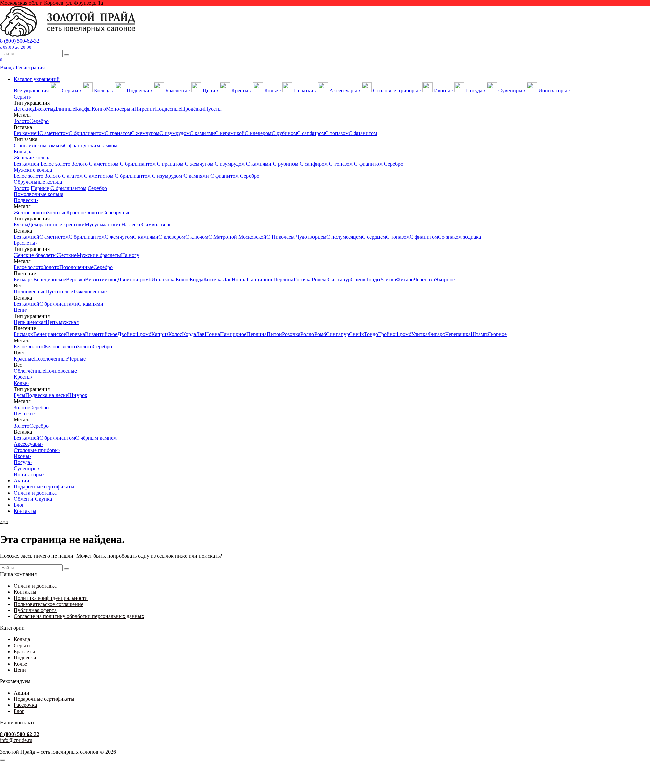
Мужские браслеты (99, 255)
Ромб (320, 334)
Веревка (75, 334)
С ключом (196, 237)
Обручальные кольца (38, 182)
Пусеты (213, 109)
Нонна (239, 279)
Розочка (303, 279)
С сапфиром (311, 133)
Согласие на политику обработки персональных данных (79, 616)
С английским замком (39, 145)
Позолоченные (76, 267)
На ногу (130, 255)
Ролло (307, 334)
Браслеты (25, 243)
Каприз (159, 334)
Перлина (283, 279)
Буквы (21, 224)
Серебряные (116, 212)
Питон (274, 334)
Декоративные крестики (56, 224)
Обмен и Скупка (33, 499)
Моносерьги (120, 109)
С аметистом (54, 133)
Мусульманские (103, 224)
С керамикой (230, 133)
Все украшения (31, 90)
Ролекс (320, 279)
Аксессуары (28, 444)
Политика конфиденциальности (51, 598)
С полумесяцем (344, 237)
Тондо (373, 279)
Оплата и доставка (35, 493)
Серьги (23, 97)
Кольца (23, 151)
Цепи (21, 310)
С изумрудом (174, 133)
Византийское (101, 279)
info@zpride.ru (16, 740)
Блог (19, 505)
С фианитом (363, 133)
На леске (131, 224)
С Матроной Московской (237, 237)
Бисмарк (23, 279)
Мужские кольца (33, 170)
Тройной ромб (394, 334)
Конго (99, 109)
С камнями (202, 133)
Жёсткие (67, 255)
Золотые (56, 212)
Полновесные (29, 292)
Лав (227, 279)
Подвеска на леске (46, 395)
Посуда (23, 462)
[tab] (66, 90)
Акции (21, 480)
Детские (23, 109)
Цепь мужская (62, 322)
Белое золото (55, 164)
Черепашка (458, 334)
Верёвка (75, 279)
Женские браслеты (35, 255)
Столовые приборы (37, 450)
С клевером (258, 133)
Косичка (213, 279)
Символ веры (157, 224)
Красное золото (84, 212)
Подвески (26, 200)
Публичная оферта (35, 610)
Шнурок (77, 395)
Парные (40, 188)
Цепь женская (30, 322)
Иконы (22, 456)
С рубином (284, 133)
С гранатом (118, 133)
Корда (196, 279)
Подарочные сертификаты (44, 487)
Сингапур (339, 279)
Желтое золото (30, 212)
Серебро (39, 121)
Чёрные (77, 359)
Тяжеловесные (90, 292)
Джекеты (42, 109)
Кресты (23, 377)
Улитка (388, 279)
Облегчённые (29, 371)
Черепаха (424, 279)
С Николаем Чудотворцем (296, 237)
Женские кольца (32, 157)
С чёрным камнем (96, 438)
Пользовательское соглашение (48, 604)
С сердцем (374, 237)
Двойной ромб (134, 279)
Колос (183, 279)
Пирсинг (144, 109)
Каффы (83, 109)
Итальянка (163, 279)
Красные (24, 359)
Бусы (19, 395)
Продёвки (192, 109)
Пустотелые (59, 292)
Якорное (445, 279)
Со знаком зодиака (459, 237)
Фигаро (405, 279)
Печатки (24, 413)
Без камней (26, 133)
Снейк (358, 279)
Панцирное (260, 279)
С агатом (72, 176)
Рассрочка (25, 705)
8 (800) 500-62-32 (19, 44)
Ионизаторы (29, 474)
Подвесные (168, 109)
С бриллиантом (87, 133)
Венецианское (49, 279)
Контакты (25, 511)
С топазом (337, 133)
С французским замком (90, 145)
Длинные (64, 109)
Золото (21, 121)
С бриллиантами (58, 304)
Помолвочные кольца (38, 194)
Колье (21, 383)
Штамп (479, 334)
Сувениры (26, 468)
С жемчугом (145, 133)
